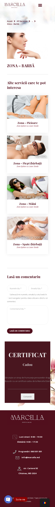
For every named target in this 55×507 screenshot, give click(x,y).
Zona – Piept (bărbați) (27, 163)
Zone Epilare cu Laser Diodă (27, 126)
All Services (22, 21)
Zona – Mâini (27, 203)
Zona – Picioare (27, 122)
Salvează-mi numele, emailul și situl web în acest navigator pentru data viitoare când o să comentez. (27, 298)
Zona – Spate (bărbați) (27, 244)
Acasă (10, 21)
